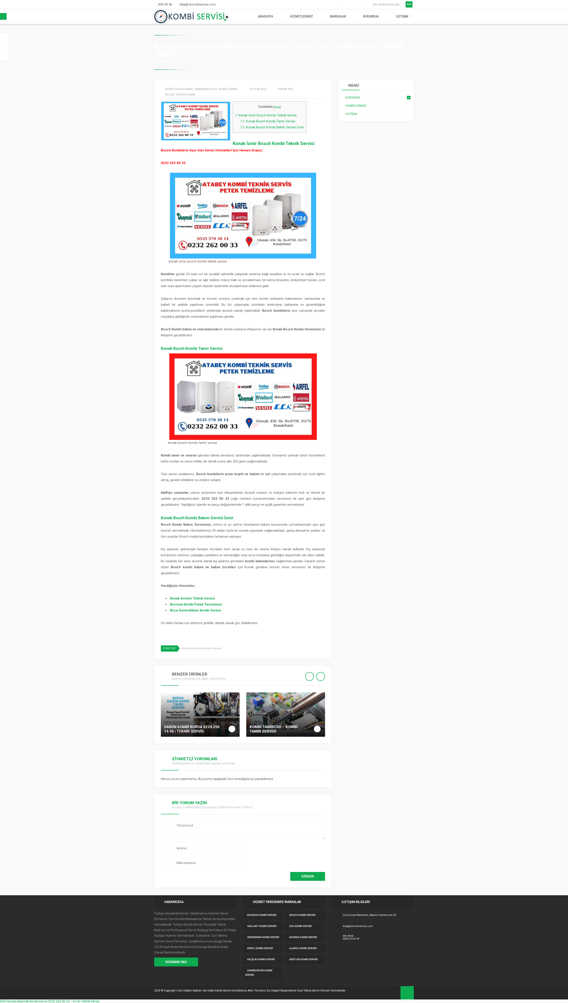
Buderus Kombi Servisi (261, 915)
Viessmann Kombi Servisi (263, 937)
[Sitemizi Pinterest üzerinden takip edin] (354, 4)
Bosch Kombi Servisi (302, 915)
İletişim (402, 16)
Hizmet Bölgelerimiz (185, 61)
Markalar (338, 16)
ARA (409, 4)
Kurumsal (371, 16)
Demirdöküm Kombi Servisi (258, 972)
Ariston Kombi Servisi (303, 959)
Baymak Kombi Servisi (303, 937)
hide (277, 107)
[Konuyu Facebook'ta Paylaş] (316, 648)
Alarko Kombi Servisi (303, 948)
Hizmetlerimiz (301, 16)
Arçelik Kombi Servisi (261, 959)
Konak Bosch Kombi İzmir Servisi (201, 648)
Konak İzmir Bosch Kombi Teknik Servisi (266, 115)
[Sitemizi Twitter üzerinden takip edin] (348, 4)
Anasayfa (265, 16)
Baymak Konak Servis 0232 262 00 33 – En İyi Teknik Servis (58, 1001)
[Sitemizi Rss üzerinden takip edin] (360, 4)
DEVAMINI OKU (176, 962)
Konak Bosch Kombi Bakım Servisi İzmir (272, 127)
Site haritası (8, 1001)
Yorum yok (285, 89)
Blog (213, 89)
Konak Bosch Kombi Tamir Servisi (267, 121)
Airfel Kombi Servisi (260, 948)
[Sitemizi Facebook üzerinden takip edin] (341, 4)
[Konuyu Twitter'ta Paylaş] (323, 648)
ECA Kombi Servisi (300, 926)
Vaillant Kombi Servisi (261, 926)
